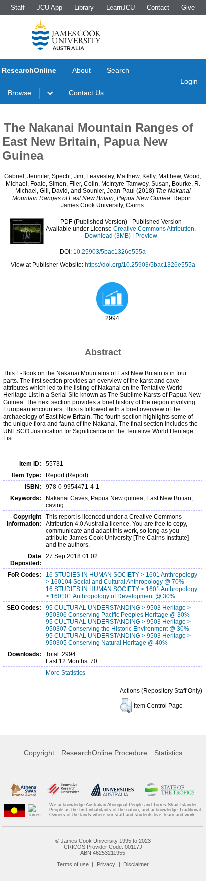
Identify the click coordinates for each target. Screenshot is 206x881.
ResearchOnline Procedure (105, 753)
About (81, 70)
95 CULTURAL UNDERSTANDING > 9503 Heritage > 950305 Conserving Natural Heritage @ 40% (118, 639)
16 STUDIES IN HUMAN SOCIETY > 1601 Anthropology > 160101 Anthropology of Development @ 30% (122, 592)
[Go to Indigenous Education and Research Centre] (14, 810)
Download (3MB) (108, 235)
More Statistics (66, 672)
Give (188, 7)
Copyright (39, 753)
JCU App (49, 7)
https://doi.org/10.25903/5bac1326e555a (140, 264)
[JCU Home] (66, 34)
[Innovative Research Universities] (64, 789)
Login (189, 81)
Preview (147, 235)
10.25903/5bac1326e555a (110, 251)
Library (84, 7)
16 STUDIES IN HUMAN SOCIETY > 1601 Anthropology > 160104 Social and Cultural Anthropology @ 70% (122, 578)
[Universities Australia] (112, 789)
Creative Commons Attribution (154, 228)
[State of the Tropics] (169, 789)
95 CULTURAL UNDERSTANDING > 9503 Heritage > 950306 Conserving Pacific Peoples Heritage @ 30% (118, 611)
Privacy (106, 864)
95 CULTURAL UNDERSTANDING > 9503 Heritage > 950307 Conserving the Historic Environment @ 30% (118, 625)
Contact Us (86, 93)
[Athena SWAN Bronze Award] (24, 789)
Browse (20, 93)
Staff (18, 7)
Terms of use (73, 864)
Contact (158, 7)
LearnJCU (120, 7)
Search (118, 70)
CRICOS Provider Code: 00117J (103, 847)
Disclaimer (136, 864)
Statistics (168, 753)
